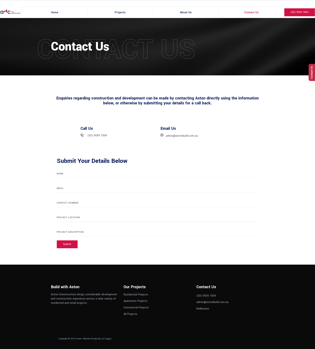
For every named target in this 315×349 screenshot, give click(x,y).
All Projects (130, 314)
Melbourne (202, 308)
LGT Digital (106, 338)
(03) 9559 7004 (206, 295)
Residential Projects (136, 294)
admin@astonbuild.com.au (212, 302)
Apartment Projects (135, 301)
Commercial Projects (136, 307)
